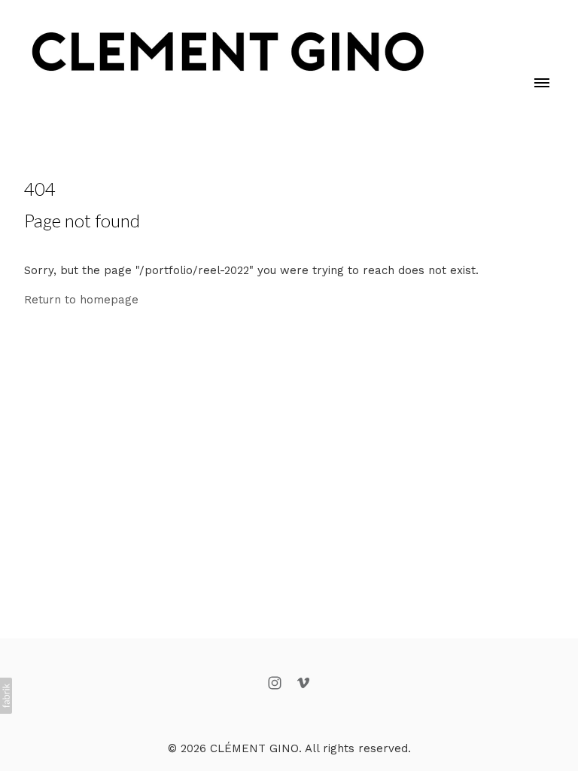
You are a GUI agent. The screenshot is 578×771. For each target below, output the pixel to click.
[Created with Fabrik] (6, 696)
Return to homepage (81, 299)
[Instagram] (275, 683)
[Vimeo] (303, 683)
